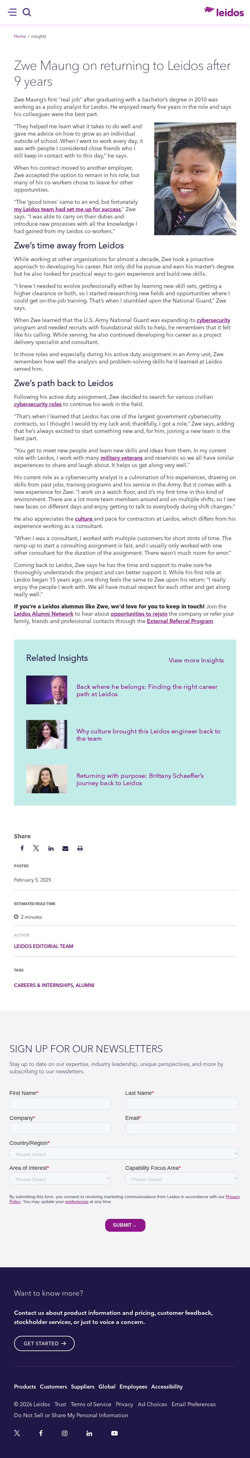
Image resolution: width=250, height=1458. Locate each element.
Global (107, 1386)
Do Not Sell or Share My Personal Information (71, 1415)
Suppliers (83, 1386)
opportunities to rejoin (139, 613)
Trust (60, 1404)
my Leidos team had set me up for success (67, 209)
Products (25, 1386)
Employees (133, 1386)
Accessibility (167, 1386)
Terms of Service (91, 1404)
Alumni (85, 985)
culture (84, 518)
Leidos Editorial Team (43, 946)
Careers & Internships (43, 985)
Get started (41, 1343)
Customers (53, 1386)
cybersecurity (213, 320)
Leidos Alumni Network (43, 613)
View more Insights (196, 659)
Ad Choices (152, 1404)
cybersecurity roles (38, 404)
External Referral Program (180, 621)
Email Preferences (194, 1404)
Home (20, 36)
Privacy (124, 1404)
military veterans (122, 457)
